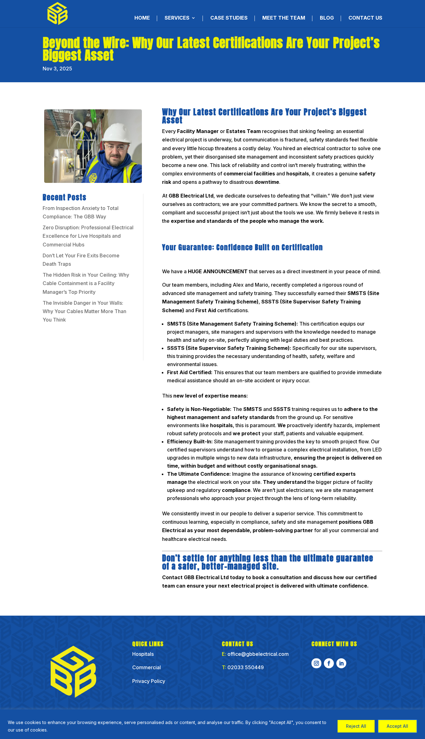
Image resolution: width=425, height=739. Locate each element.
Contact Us (365, 18)
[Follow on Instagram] (316, 663)
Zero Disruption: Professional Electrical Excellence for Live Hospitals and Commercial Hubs (88, 235)
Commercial (147, 667)
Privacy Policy (148, 681)
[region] (212, 724)
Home (142, 18)
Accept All (397, 726)
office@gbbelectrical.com (258, 654)
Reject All (356, 726)
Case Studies (229, 18)
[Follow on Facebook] (329, 663)
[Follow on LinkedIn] (341, 663)
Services (177, 18)
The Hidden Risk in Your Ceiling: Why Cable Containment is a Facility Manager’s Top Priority (86, 283)
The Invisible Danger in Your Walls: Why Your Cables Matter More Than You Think (84, 311)
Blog (327, 18)
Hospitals (143, 654)
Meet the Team (283, 18)
